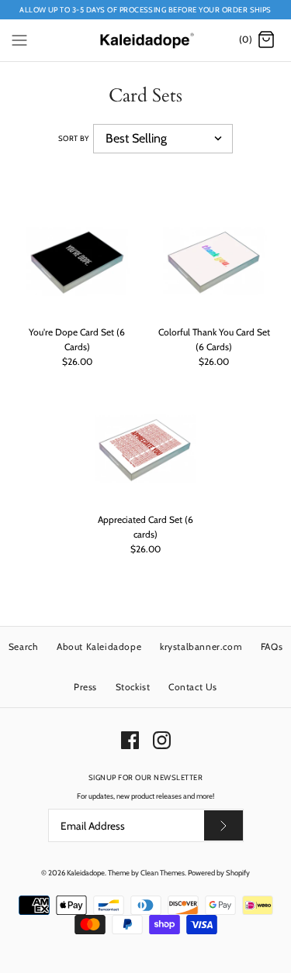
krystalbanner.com (201, 646)
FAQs (271, 646)
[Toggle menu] (19, 39)
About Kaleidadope (99, 646)
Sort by (73, 138)
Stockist (133, 687)
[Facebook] (130, 740)
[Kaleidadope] (145, 40)
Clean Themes (162, 872)
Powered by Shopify (219, 872)
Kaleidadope (86, 872)
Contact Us (192, 687)
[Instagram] (162, 740)
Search (24, 646)
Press (85, 687)
